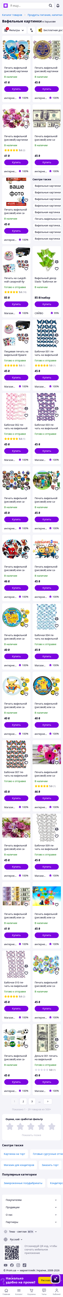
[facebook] (12, 1265)
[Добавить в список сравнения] (26, 262)
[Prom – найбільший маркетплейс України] (5, 5)
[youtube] (6, 1265)
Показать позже (31, 1135)
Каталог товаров (12, 15)
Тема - (18, 1231)
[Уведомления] (58, 6)
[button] (16, 89)
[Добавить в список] (26, 58)
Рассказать (47, 1280)
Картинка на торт (14, 1153)
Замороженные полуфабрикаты (23, 1183)
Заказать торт (50, 1165)
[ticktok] (24, 1265)
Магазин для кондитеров (19, 1165)
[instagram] (18, 1265)
